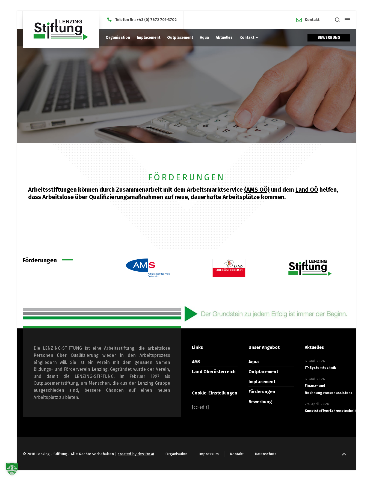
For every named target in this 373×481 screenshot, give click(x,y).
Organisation (176, 454)
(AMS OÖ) (257, 189)
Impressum (209, 454)
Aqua (253, 361)
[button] (12, 469)
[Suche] (337, 20)
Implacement (262, 381)
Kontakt (312, 19)
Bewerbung (260, 401)
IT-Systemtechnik (320, 368)
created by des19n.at (136, 454)
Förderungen (261, 391)
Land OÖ (306, 189)
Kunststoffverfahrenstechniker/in (335, 411)
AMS (196, 361)
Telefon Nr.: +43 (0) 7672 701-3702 (146, 19)
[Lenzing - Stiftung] (61, 29)
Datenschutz (265, 454)
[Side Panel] (346, 19)
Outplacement (263, 371)
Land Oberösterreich (214, 371)
